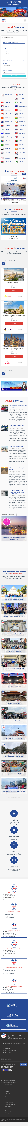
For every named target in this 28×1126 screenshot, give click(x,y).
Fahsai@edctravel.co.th (10, 935)
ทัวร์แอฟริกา (8, 141)
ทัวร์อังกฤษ (21, 137)
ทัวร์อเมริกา (21, 129)
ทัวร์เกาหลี (21, 98)
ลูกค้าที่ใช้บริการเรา (9, 1110)
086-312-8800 (8, 950)
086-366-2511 (8, 987)
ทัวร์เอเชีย (21, 114)
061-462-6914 (8, 969)
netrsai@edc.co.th (9, 972)
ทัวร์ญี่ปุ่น (21, 95)
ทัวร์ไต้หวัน (7, 110)
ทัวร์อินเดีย (21, 118)
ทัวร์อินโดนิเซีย (22, 125)
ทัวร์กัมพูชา (7, 125)
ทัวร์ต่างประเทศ (8, 1093)
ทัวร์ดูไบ (21, 141)
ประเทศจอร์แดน (23, 158)
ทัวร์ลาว (7, 106)
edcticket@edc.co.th (10, 953)
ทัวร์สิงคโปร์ (8, 114)
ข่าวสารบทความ (8, 1106)
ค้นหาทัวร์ (14, 76)
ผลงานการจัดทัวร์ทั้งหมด (14, 797)
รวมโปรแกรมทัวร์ (8, 1098)
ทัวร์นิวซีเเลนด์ (8, 122)
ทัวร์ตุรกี (21, 145)
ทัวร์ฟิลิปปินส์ (22, 122)
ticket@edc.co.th (9, 991)
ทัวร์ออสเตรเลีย (23, 106)
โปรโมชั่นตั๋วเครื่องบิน (9, 1102)
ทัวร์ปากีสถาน (22, 162)
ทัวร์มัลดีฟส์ (8, 162)
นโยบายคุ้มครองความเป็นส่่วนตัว (9, 1082)
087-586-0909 (8, 894)
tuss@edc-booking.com (11, 916)
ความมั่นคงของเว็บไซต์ (7, 1084)
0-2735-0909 (15, 2)
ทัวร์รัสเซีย (7, 133)
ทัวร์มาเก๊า (7, 145)
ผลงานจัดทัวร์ (8, 1113)
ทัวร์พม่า (21, 102)
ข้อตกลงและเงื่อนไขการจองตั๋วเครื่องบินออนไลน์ (13, 1086)
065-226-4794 (8, 931)
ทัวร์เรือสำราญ (8, 137)
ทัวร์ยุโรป (7, 129)
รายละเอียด (20, 296)
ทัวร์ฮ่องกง (7, 102)
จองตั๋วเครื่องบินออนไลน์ (10, 1104)
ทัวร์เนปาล (7, 152)
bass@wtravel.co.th (9, 897)
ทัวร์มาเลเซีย (22, 133)
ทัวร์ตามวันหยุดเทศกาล (10, 1097)
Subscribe (23, 1064)
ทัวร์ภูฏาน (21, 149)
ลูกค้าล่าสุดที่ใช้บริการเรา (10, 1112)
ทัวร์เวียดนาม (8, 118)
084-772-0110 (8, 913)
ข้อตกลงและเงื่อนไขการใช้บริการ (9, 1080)
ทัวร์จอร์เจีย (7, 158)
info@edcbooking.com (13, 4)
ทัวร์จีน (20, 110)
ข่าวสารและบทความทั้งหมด (8, 515)
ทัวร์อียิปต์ (7, 149)
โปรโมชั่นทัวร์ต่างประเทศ (10, 1095)
